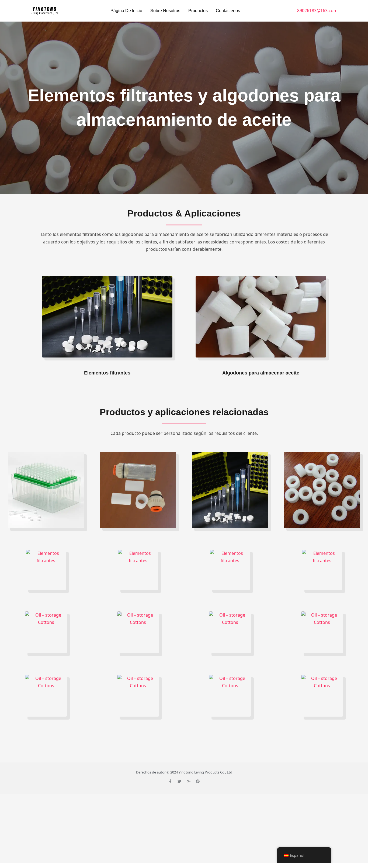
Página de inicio (126, 10)
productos (198, 10)
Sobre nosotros (165, 10)
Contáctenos (228, 10)
